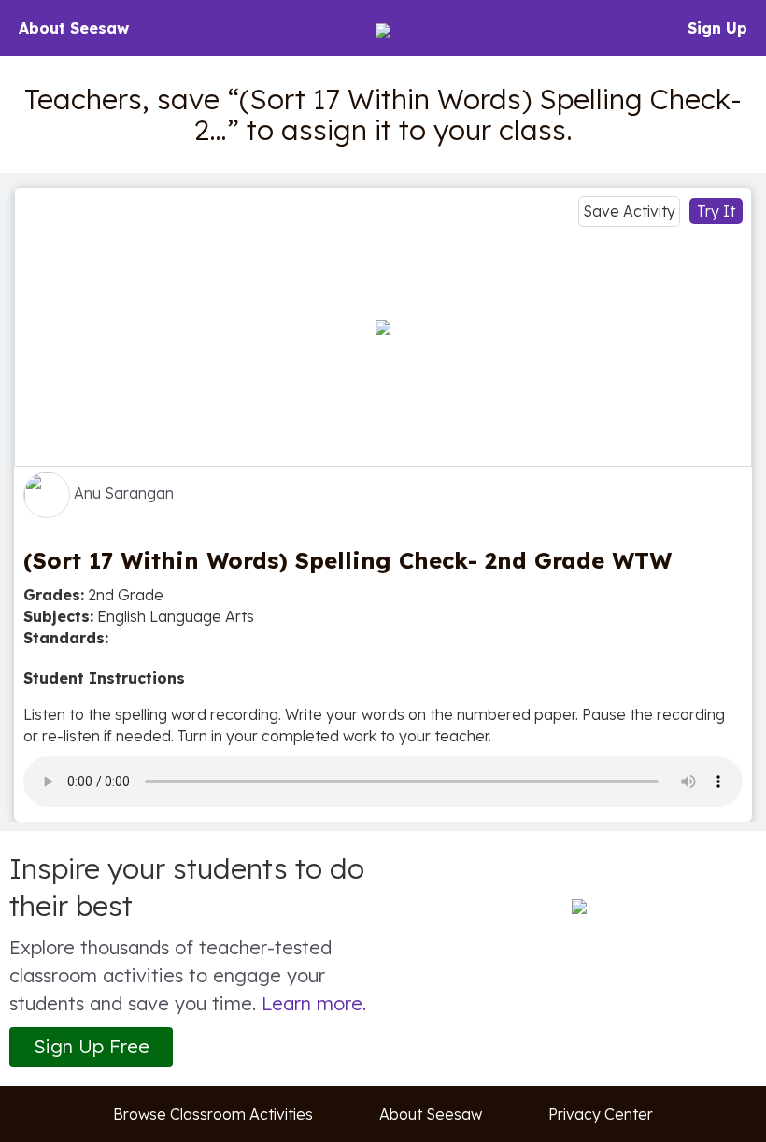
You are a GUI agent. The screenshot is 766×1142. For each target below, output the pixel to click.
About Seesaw (74, 28)
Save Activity (629, 211)
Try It (716, 211)
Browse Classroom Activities (213, 1114)
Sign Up (717, 28)
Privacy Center (600, 1114)
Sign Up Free (91, 1046)
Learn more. (314, 1003)
